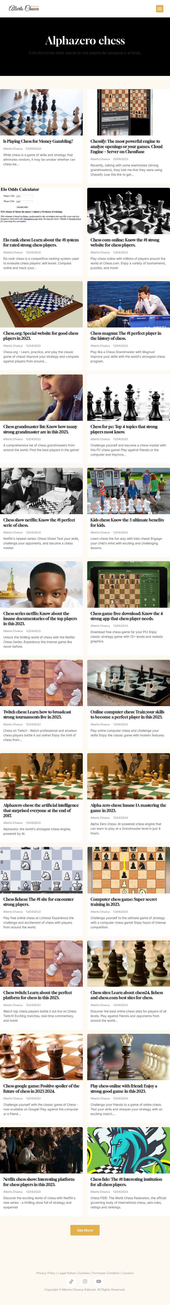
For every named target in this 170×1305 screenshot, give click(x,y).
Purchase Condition (106, 1273)
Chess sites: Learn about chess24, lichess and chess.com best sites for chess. (127, 995)
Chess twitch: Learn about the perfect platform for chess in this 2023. (37, 995)
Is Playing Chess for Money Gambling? (38, 141)
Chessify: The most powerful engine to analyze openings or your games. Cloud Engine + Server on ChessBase (126, 146)
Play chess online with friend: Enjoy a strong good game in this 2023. (124, 1088)
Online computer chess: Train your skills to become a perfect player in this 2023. (127, 714)
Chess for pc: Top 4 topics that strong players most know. (124, 429)
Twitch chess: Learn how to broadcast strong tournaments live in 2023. (37, 714)
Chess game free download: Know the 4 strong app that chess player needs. (127, 616)
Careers (128, 1273)
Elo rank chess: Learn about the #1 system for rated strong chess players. (41, 242)
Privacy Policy (46, 1273)
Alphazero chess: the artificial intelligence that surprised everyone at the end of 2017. (41, 810)
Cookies (84, 1273)
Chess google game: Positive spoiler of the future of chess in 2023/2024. (41, 1088)
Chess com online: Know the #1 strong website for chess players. (125, 242)
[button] (159, 8)
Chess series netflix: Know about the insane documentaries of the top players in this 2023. (40, 618)
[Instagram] (85, 1281)
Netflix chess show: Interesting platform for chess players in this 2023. (39, 1182)
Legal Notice (67, 1273)
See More (85, 1230)
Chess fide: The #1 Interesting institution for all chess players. (126, 1182)
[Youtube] (99, 1281)
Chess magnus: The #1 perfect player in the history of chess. (126, 336)
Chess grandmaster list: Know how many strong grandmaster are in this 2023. (40, 429)
